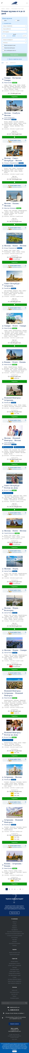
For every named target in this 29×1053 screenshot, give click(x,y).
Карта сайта (14, 1039)
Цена (7, 62)
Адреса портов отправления (14, 981)
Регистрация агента (14, 992)
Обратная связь (14, 912)
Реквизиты (14, 927)
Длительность (13, 62)
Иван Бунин (8, 82)
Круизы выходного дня (14, 952)
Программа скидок (14, 969)
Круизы (15, 949)
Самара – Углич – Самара (15, 326)
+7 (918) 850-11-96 (14, 1029)
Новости (15, 921)
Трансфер (14, 967)
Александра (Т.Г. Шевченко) (9, 118)
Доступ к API (14, 994)
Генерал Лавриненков (11, 163)
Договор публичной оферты (14, 979)
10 (20, 889)
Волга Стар (7, 490)
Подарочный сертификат (14, 973)
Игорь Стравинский (10, 248)
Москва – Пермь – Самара (15, 650)
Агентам (14, 987)
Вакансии (14, 925)
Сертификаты (14, 929)
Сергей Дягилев (9, 533)
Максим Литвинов (10, 208)
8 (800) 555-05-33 (14, 1010)
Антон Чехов (8, 571)
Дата (2, 62)
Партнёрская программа (14, 943)
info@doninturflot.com (14, 1007)
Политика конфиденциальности (14, 931)
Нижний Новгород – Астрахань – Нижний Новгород (13, 693)
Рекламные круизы (14, 998)
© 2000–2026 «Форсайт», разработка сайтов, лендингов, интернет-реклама (14, 1036)
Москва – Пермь (11, 569)
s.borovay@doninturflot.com (14, 1031)
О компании (14, 918)
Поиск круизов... (14, 55)
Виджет (14, 996)
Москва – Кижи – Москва (15, 246)
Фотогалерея (14, 937)
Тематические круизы (14, 954)
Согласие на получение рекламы (14, 935)
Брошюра (14, 941)
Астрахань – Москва (13, 777)
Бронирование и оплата (14, 963)
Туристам (14, 958)
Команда (14, 945)
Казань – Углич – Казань (15, 362)
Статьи (14, 923)
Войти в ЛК (14, 990)
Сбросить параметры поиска (15, 59)
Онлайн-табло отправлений (14, 965)
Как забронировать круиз (14, 975)
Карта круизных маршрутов (14, 983)
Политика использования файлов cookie (14, 933)
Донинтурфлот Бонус (14, 971)
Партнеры (14, 939)
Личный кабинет (14, 961)
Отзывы (14, 977)
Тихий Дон (7, 288)
